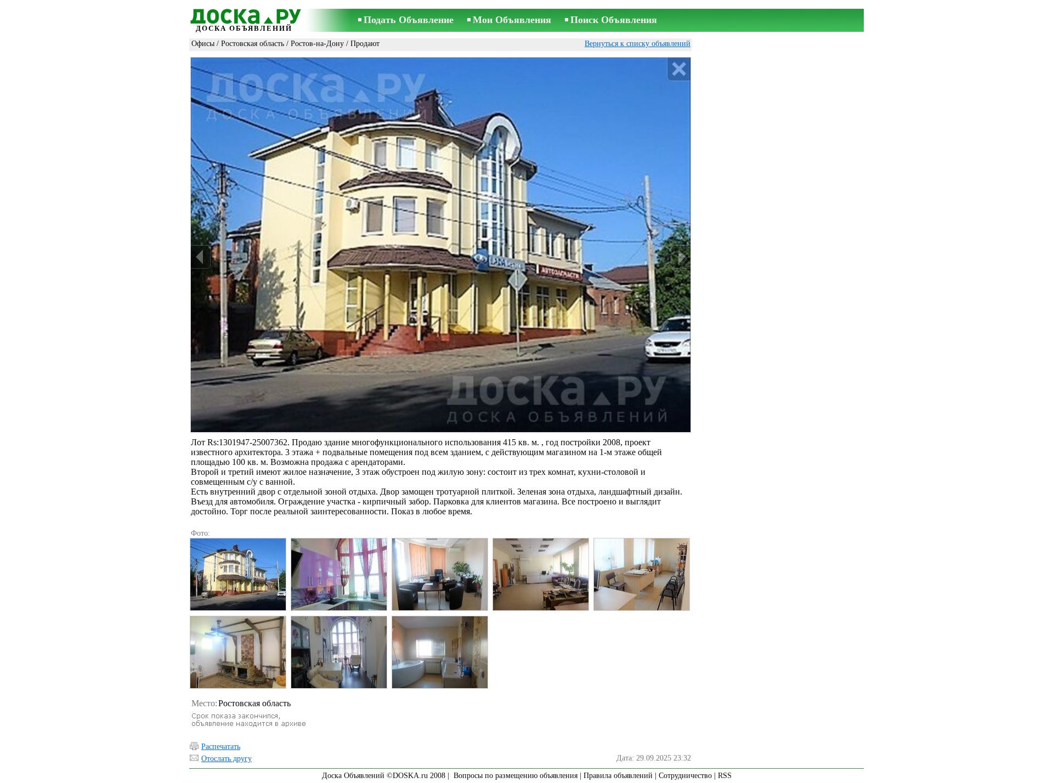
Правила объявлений (618, 775)
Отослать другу (226, 758)
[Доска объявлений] (244, 14)
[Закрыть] (678, 69)
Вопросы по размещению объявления (516, 775)
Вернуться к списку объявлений (637, 43)
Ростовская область (252, 43)
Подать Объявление (409, 19)
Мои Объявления (512, 19)
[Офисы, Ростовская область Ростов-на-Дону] (237, 574)
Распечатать (220, 746)
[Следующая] (680, 257)
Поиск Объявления (613, 19)
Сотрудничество (685, 775)
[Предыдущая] (201, 257)
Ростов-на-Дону (317, 43)
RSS (725, 775)
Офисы (202, 43)
